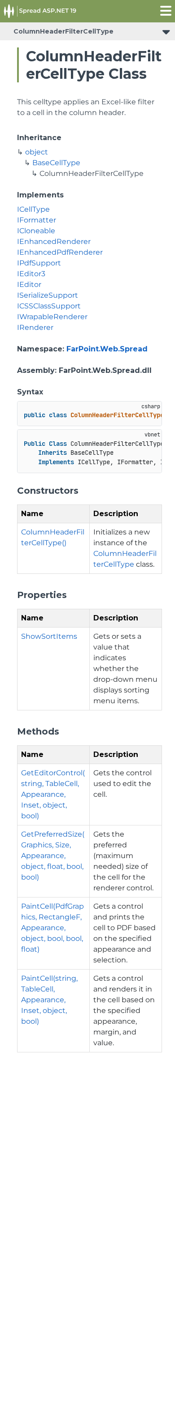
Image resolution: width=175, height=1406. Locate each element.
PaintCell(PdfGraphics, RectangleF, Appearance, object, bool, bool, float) (52, 927)
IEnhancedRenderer (54, 241)
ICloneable (36, 230)
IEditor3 (31, 273)
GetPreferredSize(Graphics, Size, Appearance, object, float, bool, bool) (52, 855)
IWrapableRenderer (52, 316)
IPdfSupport (39, 263)
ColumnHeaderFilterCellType (63, 31)
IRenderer (35, 327)
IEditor (29, 284)
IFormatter (36, 220)
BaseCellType (56, 162)
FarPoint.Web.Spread (107, 349)
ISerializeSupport (47, 295)
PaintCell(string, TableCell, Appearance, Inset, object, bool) (49, 1000)
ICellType (33, 209)
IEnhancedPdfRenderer (60, 252)
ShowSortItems (49, 636)
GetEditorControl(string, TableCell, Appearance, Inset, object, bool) (53, 794)
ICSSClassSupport (49, 306)
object (36, 152)
